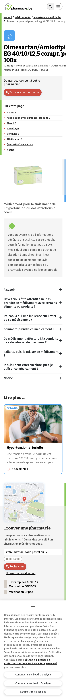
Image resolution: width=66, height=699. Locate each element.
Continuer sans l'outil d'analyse (33, 674)
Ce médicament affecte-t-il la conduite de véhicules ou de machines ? (31, 340)
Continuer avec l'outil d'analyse (33, 683)
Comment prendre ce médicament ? (29, 329)
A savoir (9, 289)
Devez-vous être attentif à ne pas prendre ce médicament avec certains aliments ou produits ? (30, 302)
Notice (8, 378)
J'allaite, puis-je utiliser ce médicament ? (31, 353)
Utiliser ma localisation (20, 573)
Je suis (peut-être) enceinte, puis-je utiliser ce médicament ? (28, 366)
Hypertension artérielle (47, 17)
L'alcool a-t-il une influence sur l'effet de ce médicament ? (30, 318)
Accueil (8, 17)
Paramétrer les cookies (33, 691)
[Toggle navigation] (58, 6)
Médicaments (23, 17)
